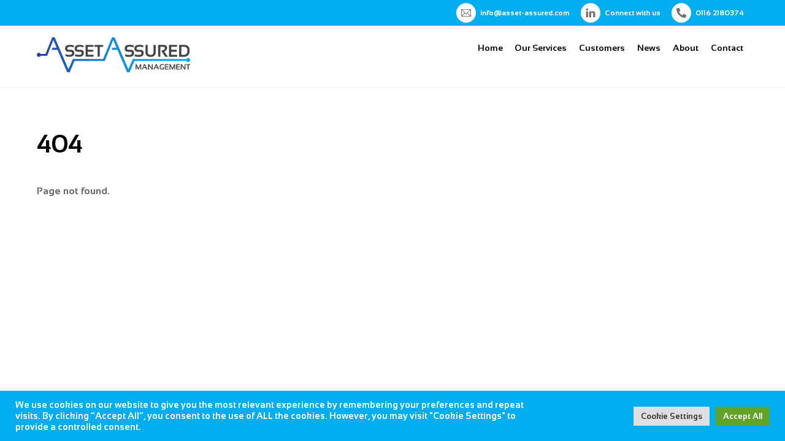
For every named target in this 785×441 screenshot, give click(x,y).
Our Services (541, 48)
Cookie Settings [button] (671, 416)
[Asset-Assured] (113, 67)
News (649, 48)
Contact (727, 48)
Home (490, 48)
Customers (602, 48)
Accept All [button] (742, 416)
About (686, 48)
